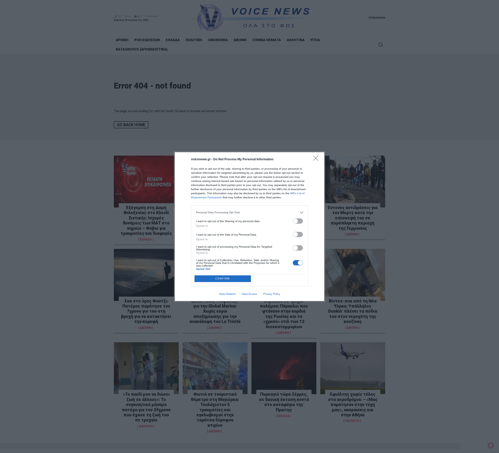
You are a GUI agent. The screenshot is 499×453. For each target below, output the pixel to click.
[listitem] (249, 212)
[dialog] (249, 226)
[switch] (298, 221)
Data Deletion (227, 293)
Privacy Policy (271, 293)
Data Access (249, 293)
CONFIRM (222, 278)
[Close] (317, 159)
